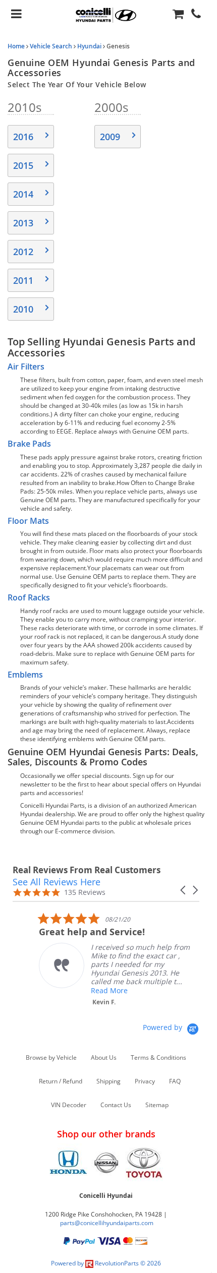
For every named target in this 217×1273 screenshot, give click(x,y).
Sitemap (157, 1105)
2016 (23, 137)
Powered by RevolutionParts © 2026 (106, 1263)
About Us (104, 1057)
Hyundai (89, 46)
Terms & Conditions (158, 1057)
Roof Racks (29, 597)
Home (16, 46)
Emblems (25, 674)
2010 (23, 309)
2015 (23, 165)
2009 (110, 137)
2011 (23, 280)
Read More (86, 990)
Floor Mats (28, 520)
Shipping (108, 1081)
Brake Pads (29, 443)
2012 (23, 252)
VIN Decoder (68, 1105)
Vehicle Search (51, 46)
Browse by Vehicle (51, 1057)
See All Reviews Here (56, 882)
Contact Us (115, 1105)
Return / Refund (60, 1081)
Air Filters (26, 366)
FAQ (175, 1081)
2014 (23, 194)
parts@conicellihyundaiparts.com (106, 1223)
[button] (183, 890)
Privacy (145, 1081)
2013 (23, 223)
